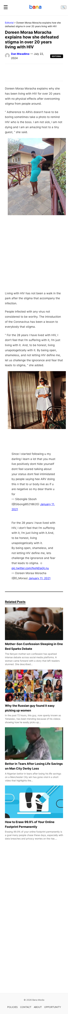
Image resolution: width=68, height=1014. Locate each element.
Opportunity (52, 1007)
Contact (25, 1007)
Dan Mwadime (20, 53)
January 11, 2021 (40, 578)
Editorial (9, 22)
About (38, 1007)
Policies (12, 1007)
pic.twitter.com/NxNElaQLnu (30, 568)
